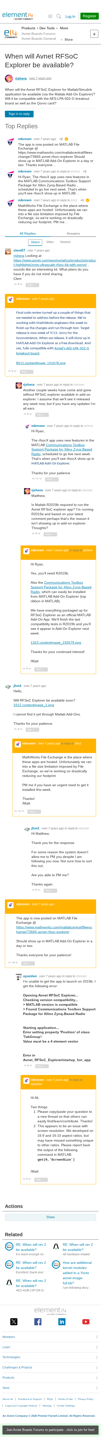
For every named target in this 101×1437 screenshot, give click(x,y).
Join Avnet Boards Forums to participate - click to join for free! (50, 1430)
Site (50, 16)
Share (50, 1217)
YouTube (85, 1321)
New (94, 34)
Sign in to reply (19, 114)
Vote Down (21, 284)
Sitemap (47, 1405)
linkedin (61, 1321)
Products (28, 28)
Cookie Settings (66, 1405)
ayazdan (30, 976)
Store (6, 1388)
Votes (50, 242)
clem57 (19, 250)
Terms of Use (65, 1399)
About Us (7, 1399)
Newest (65, 242)
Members (8, 1337)
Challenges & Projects (17, 1367)
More (64, 28)
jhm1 (74, 200)
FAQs (50, 1399)
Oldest (35, 242)
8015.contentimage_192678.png (40, 363)
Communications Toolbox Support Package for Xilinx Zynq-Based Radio (61, 449)
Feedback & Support (30, 1399)
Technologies (11, 1357)
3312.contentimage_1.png (33, 705)
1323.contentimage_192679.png (56, 642)
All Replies (28, 233)
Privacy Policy (85, 1399)
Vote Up (15, 284)
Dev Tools (47, 28)
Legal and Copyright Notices (21, 1405)
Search (58, 16)
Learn (6, 1347)
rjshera (21, 78)
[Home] (17, 16)
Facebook (37, 1321)
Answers (73, 233)
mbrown (25, 139)
